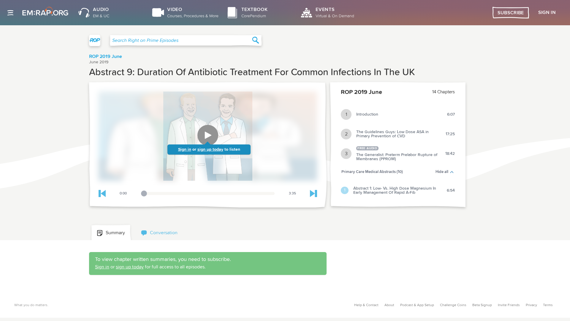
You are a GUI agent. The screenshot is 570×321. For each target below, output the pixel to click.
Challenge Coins (453, 305)
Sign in (184, 149)
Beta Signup (482, 305)
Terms (548, 305)
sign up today (210, 149)
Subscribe (511, 12)
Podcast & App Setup (417, 305)
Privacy (531, 305)
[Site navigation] (10, 12)
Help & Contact (366, 305)
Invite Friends (509, 305)
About (389, 305)
